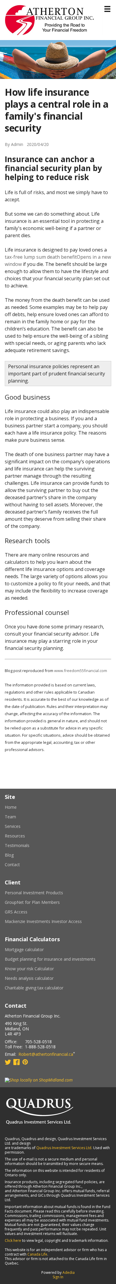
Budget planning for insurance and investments (57, 959)
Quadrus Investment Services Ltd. (64, 1147)
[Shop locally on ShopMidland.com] (39, 1079)
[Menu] (107, 9)
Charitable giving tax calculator (41, 988)
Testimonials (17, 845)
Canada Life (37, 1254)
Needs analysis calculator (36, 978)
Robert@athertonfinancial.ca (45, 1054)
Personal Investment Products (41, 892)
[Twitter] (8, 1061)
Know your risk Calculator (36, 968)
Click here (13, 1240)
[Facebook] (16, 1061)
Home (11, 807)
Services (13, 826)
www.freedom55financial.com (80, 670)
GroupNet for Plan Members (39, 902)
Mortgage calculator (31, 949)
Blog (9, 855)
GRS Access (23, 912)
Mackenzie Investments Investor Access (50, 921)
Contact (12, 864)
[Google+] (25, 1061)
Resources (15, 836)
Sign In (58, 1277)
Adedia (68, 1272)
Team (10, 816)
